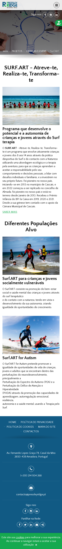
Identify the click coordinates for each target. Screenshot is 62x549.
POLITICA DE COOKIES (20, 426)
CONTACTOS (31, 431)
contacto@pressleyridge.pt (31, 494)
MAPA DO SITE (47, 426)
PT (24, 14)
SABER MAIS (9, 211)
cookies (20, 537)
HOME (12, 422)
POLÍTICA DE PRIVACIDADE (37, 422)
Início (5, 51)
